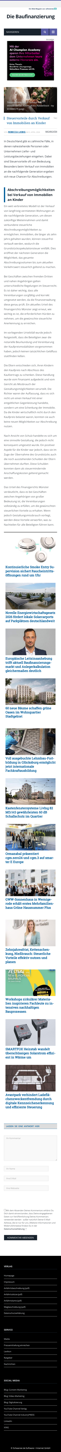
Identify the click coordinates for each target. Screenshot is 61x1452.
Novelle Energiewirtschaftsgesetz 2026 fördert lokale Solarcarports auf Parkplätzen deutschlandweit (30, 617)
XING (6, 1427)
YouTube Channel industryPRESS (19, 1414)
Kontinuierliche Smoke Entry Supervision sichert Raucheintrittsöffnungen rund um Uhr (30, 571)
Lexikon (7, 1351)
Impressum (9, 1281)
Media (7, 1339)
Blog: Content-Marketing (15, 1389)
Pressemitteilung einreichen (17, 1345)
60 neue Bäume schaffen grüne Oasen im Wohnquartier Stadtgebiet (28, 712)
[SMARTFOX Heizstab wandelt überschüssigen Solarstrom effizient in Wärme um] (30, 1032)
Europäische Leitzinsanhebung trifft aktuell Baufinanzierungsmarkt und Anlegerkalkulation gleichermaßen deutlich (28, 664)
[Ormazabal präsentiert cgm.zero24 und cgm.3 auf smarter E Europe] (30, 837)
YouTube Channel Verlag (15, 1408)
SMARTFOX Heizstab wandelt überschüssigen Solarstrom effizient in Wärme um (30, 1053)
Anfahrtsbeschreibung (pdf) (16, 1288)
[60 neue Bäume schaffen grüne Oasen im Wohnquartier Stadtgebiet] (30, 691)
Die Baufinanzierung (31, 16)
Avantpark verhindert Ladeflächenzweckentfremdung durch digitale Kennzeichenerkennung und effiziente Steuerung (29, 1101)
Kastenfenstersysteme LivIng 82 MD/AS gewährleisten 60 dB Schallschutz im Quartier (29, 812)
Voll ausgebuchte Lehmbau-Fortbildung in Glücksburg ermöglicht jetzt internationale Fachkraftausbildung (30, 764)
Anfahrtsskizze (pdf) (13, 1294)
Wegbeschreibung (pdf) (14, 1307)
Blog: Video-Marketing (14, 1396)
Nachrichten (51, 131)
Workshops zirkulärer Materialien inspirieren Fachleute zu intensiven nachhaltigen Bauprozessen (29, 1005)
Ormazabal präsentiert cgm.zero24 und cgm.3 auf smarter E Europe (29, 858)
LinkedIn (8, 1421)
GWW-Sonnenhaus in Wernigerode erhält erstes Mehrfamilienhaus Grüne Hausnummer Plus (29, 903)
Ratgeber (8, 1357)
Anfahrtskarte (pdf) (13, 1300)
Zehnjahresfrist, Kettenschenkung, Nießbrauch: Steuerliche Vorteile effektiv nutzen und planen (28, 955)
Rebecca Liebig (16, 131)
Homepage (9, 1275)
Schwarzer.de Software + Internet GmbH (31, 1448)
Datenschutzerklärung (14, 1228)
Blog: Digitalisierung (13, 1402)
